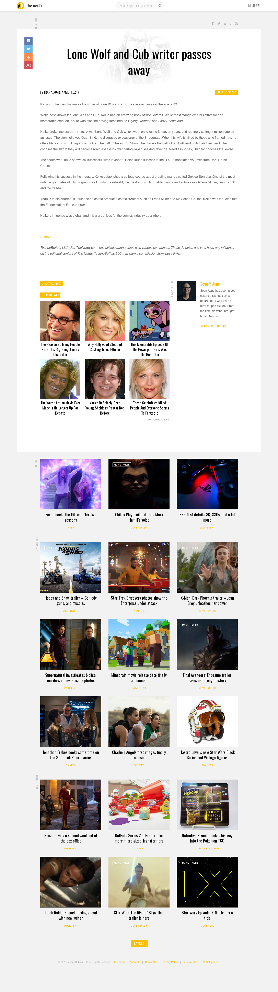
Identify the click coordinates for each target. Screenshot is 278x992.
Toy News (207, 765)
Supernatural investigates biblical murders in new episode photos (70, 677)
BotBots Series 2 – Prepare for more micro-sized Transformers (139, 838)
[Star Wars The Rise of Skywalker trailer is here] (139, 882)
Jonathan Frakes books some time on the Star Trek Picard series (71, 754)
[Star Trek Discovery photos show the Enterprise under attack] (139, 567)
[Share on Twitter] (28, 49)
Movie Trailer (121, 464)
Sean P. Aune (210, 284)
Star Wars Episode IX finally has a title (207, 915)
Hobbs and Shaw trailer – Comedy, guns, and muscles (71, 600)
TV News (71, 527)
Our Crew (119, 962)
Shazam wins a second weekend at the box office (70, 838)
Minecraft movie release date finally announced (139, 677)
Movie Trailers (139, 527)
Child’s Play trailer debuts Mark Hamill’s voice (139, 517)
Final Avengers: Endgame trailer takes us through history (207, 677)
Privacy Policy (170, 962)
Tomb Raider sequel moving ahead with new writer (71, 915)
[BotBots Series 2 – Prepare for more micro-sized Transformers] (139, 805)
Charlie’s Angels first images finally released (139, 754)
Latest (139, 943)
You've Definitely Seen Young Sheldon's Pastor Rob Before (105, 408)
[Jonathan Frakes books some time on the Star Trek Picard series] (70, 721)
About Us (135, 962)
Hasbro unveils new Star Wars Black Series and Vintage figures (207, 754)
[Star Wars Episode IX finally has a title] (207, 882)
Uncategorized (226, 92)
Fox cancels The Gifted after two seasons (71, 517)
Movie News (139, 688)
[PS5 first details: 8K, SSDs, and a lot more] (207, 484)
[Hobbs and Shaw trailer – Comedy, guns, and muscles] (70, 567)
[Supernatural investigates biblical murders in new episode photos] (70, 644)
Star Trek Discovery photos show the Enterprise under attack (139, 600)
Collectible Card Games (207, 848)
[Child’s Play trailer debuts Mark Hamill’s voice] (139, 484)
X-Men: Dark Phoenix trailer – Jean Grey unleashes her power (207, 600)
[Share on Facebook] (28, 41)
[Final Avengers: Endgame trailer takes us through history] (207, 644)
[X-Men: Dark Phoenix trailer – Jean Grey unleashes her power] (207, 567)
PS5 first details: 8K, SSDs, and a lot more (207, 517)
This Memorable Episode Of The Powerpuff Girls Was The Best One (149, 349)
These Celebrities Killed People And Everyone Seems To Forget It (149, 408)
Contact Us (151, 962)
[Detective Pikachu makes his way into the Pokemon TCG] (207, 805)
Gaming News (207, 527)
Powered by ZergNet (158, 419)
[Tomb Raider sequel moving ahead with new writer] (70, 882)
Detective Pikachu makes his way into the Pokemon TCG (207, 838)
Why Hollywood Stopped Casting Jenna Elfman (105, 346)
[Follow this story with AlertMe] (28, 65)
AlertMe (45, 236)
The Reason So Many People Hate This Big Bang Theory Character (60, 349)
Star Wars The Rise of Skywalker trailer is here (139, 915)
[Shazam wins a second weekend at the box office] (70, 805)
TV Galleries (139, 611)
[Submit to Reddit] (28, 57)
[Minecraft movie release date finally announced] (139, 644)
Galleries (139, 765)
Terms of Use (190, 962)
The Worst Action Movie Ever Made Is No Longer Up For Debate (60, 408)
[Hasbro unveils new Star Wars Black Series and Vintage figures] (207, 721)
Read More (207, 326)
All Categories (210, 962)
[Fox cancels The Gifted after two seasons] (70, 484)
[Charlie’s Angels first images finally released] (139, 721)
